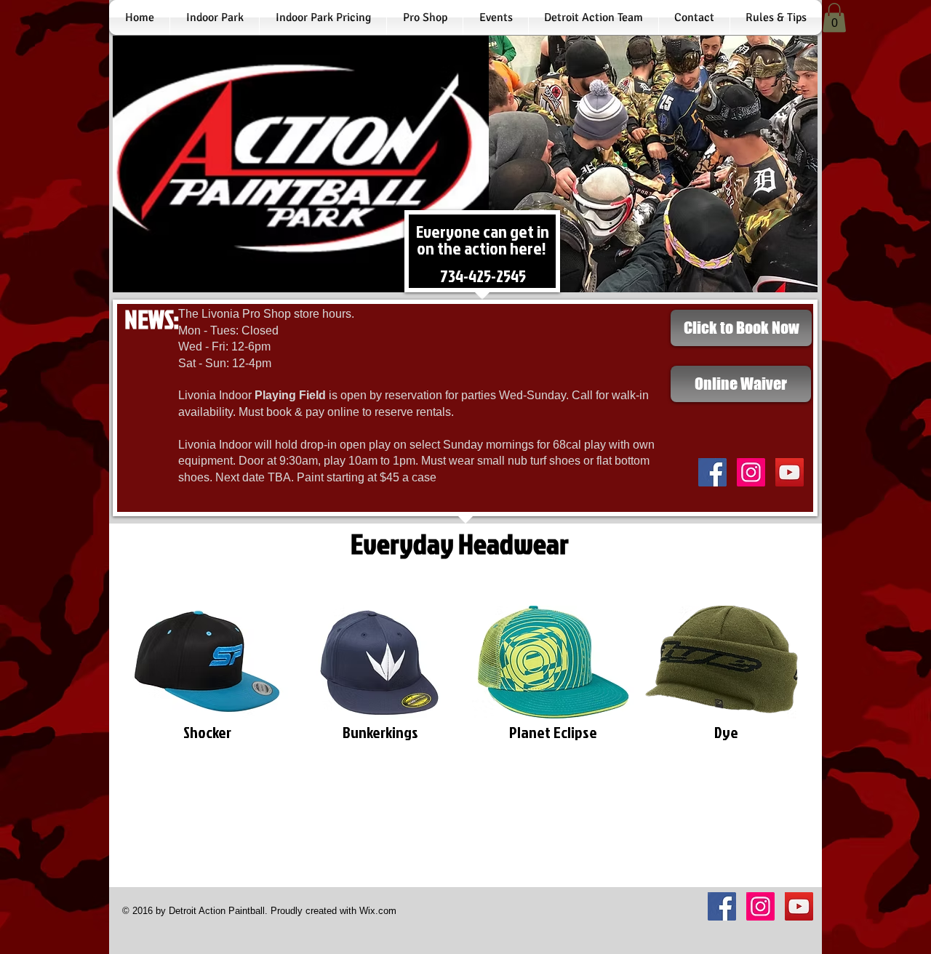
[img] (207, 691)
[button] (834, 18)
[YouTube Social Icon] (789, 472)
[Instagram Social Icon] (751, 472)
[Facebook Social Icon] (712, 472)
